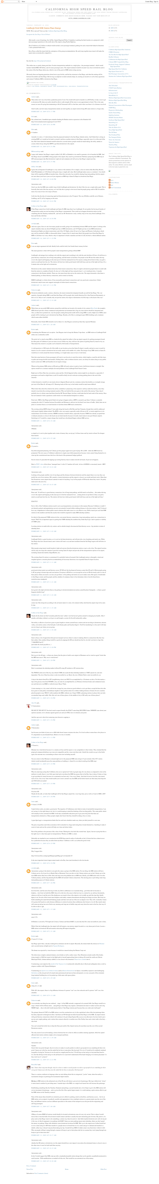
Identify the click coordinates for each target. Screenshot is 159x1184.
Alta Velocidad (113, 85)
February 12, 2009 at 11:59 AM (43, 1038)
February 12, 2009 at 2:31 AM (43, 931)
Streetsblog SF (113, 125)
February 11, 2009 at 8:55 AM (43, 438)
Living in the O (113, 93)
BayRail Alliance (114, 57)
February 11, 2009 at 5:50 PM (43, 797)
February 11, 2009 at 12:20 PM (43, 647)
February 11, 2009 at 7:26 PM (43, 883)
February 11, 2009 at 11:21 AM (43, 582)
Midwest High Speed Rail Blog (118, 100)
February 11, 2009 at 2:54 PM (43, 698)
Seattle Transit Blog (114, 113)
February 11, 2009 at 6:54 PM (43, 863)
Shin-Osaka (94, 308)
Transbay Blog (113, 145)
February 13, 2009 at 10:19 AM (43, 1148)
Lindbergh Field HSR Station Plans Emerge (43, 28)
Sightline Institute (114, 115)
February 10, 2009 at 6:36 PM (43, 124)
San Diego (72, 86)
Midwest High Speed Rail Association (120, 98)
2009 (112, 28)
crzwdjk (33, 223)
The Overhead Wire (114, 135)
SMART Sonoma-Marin (116, 117)
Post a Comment (31, 1166)
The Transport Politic (115, 137)
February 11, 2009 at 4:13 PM (43, 737)
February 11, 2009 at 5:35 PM (43, 764)
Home (66, 1169)
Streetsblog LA (113, 122)
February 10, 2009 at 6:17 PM (43, 111)
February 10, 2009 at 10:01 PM (43, 201)
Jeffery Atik (34, 167)
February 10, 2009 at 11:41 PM (43, 285)
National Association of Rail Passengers (120, 105)
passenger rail (62, 86)
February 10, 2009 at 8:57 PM (43, 162)
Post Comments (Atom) (41, 1173)
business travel (46, 86)
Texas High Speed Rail (115, 130)
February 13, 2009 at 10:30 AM (43, 1161)
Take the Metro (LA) (115, 127)
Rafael (33, 329)
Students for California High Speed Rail (120, 76)
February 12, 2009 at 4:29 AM (43, 978)
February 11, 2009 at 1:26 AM (43, 324)
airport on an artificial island (49, 971)
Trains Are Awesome (114, 140)
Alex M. (33, 703)
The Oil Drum (113, 132)
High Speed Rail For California (118, 69)
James (33, 801)
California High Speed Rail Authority (120, 49)
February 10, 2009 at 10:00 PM (43, 179)
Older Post (103, 1169)
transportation (82, 86)
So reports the (38, 34)
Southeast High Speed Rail (116, 120)
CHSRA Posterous (114, 52)
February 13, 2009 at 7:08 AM (43, 1106)
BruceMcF (34, 1064)
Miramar (101, 944)
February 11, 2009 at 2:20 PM (43, 660)
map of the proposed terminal (42, 61)
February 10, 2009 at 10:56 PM (43, 219)
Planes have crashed (80, 959)
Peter (32, 243)
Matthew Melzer (114, 183)
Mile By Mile (113, 103)
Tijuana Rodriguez (58, 946)
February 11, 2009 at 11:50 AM (43, 630)
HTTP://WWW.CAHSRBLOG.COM (80, 18)
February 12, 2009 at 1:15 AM (43, 909)
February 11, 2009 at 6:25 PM (43, 843)
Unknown (34, 290)
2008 (112, 31)
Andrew (33, 97)
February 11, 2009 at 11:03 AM (43, 531)
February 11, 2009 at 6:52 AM (43, 421)
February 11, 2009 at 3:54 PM (43, 720)
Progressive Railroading (116, 110)
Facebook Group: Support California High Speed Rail (119, 65)
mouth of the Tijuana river (58, 964)
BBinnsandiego (36, 151)
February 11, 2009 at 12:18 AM (43, 300)
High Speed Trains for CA (116, 71)
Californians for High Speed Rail (118, 59)
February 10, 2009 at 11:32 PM (43, 238)
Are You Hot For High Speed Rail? (119, 54)
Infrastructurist (113, 90)
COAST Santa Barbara (115, 88)
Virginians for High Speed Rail (118, 147)
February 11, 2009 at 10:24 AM (43, 467)
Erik (32, 116)
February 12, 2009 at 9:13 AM (43, 995)
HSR (54, 86)
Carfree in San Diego (37, 206)
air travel (36, 86)
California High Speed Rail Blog (79, 9)
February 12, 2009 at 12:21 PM (43, 1060)
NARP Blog (112, 108)
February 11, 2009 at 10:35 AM (43, 484)
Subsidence (34, 973)
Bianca (111, 180)
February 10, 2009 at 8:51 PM (43, 146)
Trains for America (114, 142)
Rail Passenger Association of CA (118, 74)
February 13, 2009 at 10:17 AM (43, 1135)
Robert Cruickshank (115, 188)
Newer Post (29, 1169)
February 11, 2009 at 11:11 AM (43, 562)
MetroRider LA (113, 95)
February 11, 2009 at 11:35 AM (43, 608)
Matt (32, 129)
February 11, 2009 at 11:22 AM (43, 595)
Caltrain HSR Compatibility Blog (118, 62)
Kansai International (69, 971)
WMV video (39, 464)
